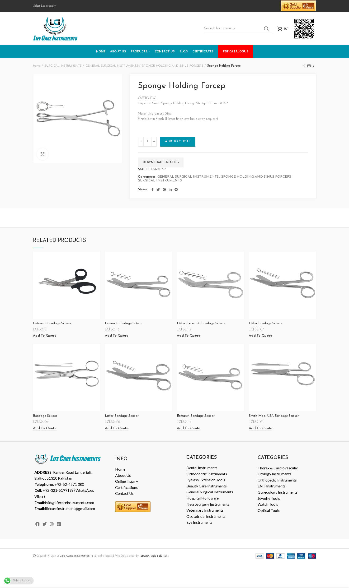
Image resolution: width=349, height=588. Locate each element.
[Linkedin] (59, 524)
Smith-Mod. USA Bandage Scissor (274, 416)
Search (266, 28)
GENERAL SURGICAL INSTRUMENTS (111, 65)
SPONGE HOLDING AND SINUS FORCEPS (172, 65)
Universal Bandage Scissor (52, 323)
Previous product (304, 66)
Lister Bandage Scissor (266, 323)
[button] (45, 336)
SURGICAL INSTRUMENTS (63, 65)
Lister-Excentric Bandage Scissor (201, 323)
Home (37, 65)
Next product (313, 66)
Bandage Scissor (45, 416)
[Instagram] (52, 524)
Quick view (97, 259)
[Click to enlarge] (42, 154)
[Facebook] (37, 524)
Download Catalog (161, 162)
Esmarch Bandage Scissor (124, 323)
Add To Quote (178, 141)
